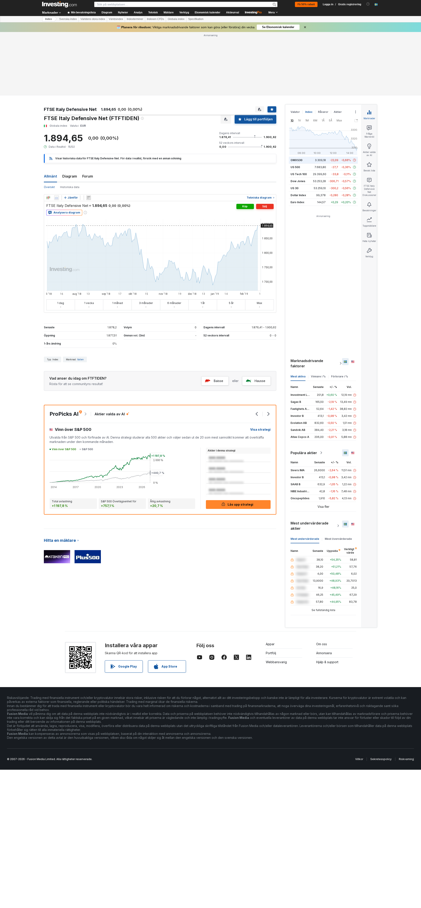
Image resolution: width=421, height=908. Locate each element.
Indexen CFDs (155, 19)
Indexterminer (135, 19)
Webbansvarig (276, 662)
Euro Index (297, 202)
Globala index (176, 19)
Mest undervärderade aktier (309, 526)
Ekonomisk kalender (207, 12)
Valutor (295, 112)
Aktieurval (232, 12)
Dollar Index (298, 195)
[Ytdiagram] (56, 197)
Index (48, 19)
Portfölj (271, 653)
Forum (87, 176)
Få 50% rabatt (306, 4)
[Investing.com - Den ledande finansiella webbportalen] (59, 4)
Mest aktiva (298, 376)
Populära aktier (304, 453)
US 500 (295, 167)
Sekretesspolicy (381, 759)
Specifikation (195, 19)
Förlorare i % (339, 376)
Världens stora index (92, 19)
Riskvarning (406, 759)
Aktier (338, 112)
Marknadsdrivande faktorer (307, 363)
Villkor (359, 759)
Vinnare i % (318, 376)
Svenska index (68, 19)
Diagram (69, 176)
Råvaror (323, 112)
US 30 (294, 188)
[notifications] (368, 4)
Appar (270, 644)
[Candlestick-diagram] (48, 197)
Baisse (218, 381)
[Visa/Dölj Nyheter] (88, 197)
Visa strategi (260, 429)
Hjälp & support (327, 662)
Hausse (260, 381)
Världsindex (116, 19)
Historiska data (69, 187)
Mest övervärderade (338, 538)
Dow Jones (298, 181)
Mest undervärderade (305, 538)
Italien (80, 359)
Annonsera (324, 653)
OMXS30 (296, 160)
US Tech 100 (299, 174)
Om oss (321, 644)
